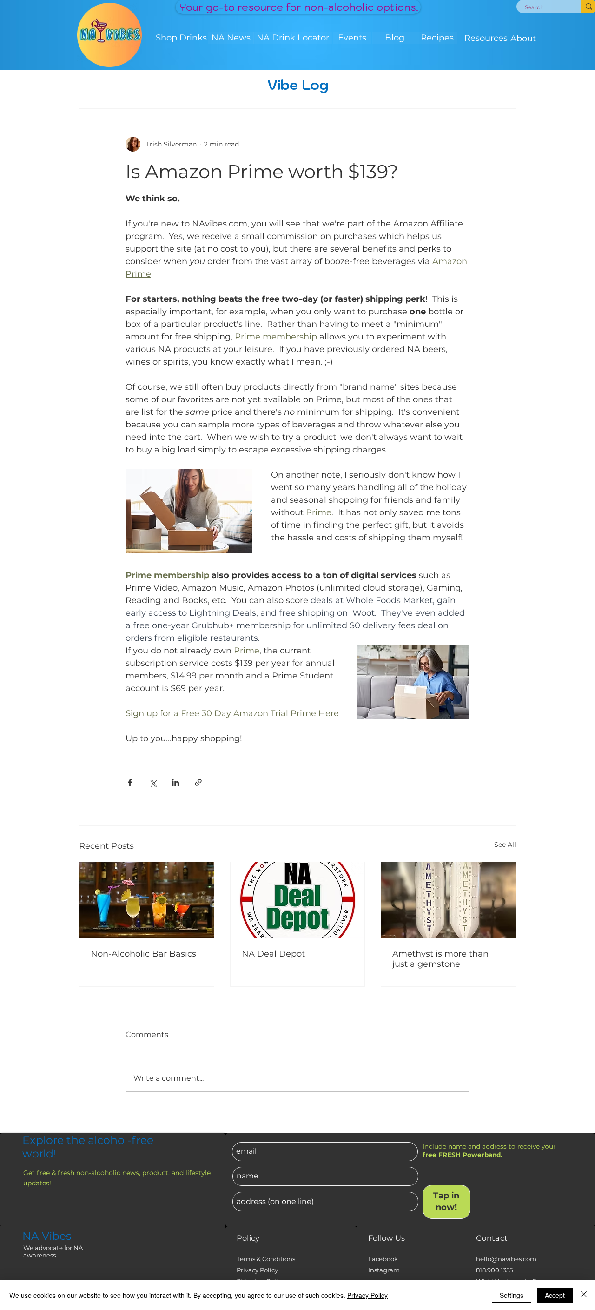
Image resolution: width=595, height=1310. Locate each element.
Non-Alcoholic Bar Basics (143, 954)
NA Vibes (46, 1236)
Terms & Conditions (266, 1259)
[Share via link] (198, 782)
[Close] (583, 1295)
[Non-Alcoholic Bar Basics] (146, 900)
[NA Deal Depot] (298, 900)
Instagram (384, 1270)
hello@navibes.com (506, 1259)
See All (505, 844)
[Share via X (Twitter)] (152, 782)
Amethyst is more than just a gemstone (440, 959)
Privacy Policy (257, 1270)
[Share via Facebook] (130, 782)
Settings (511, 1295)
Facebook (383, 1259)
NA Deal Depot (273, 954)
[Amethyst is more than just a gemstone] (448, 900)
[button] (181, 38)
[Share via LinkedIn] (175, 782)
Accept (555, 1295)
